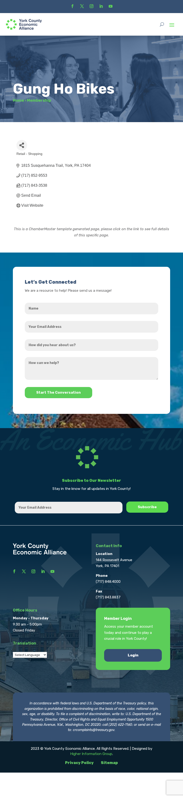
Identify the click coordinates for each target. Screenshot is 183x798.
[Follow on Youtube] (110, 6)
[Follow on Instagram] (91, 6)
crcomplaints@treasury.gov (93, 730)
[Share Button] (21, 145)
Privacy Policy (79, 762)
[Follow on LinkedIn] (101, 6)
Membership (39, 100)
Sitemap (109, 762)
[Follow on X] (82, 6)
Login (133, 655)
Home (18, 100)
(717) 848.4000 (108, 581)
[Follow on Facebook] (72, 6)
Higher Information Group (91, 754)
